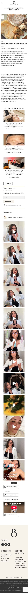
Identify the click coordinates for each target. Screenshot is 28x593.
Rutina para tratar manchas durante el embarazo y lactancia (21, 565)
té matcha (21, 98)
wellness (14, 101)
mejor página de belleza (9, 90)
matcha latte (6, 88)
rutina (7, 98)
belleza (7, 76)
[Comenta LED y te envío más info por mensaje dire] (14, 296)
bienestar (11, 76)
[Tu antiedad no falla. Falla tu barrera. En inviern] (14, 470)
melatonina (6, 91)
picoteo (10, 96)
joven (2, 88)
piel (13, 96)
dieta (2, 83)
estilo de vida (20, 85)
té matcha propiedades (14, 99)
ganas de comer (9, 87)
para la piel (5, 93)
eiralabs (5, 83)
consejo (3, 80)
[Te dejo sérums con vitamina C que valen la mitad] (14, 231)
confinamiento (15, 79)
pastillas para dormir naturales (18, 95)
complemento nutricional (6, 79)
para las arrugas (11, 93)
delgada (7, 82)
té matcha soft (23, 99)
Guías (2, 41)
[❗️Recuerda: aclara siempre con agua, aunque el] (14, 340)
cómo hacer (12, 77)
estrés (25, 85)
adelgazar (23, 74)
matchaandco (13, 88)
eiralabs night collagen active (14, 83)
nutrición (15, 91)
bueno (15, 76)
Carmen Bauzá (20, 48)
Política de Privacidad (17, 588)
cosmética (12, 80)
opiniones (20, 91)
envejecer (3, 85)
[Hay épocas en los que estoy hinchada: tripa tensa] (14, 405)
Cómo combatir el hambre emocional (14, 43)
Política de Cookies (5, 590)
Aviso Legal (7, 588)
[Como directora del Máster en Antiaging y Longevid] (14, 275)
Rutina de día (18, 557)
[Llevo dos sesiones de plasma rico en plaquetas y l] (14, 361)
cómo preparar (18, 77)
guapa (14, 87)
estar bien (15, 85)
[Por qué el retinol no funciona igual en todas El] (14, 253)
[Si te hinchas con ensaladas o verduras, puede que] (14, 318)
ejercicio (22, 83)
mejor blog (18, 88)
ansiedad (3, 76)
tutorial (10, 101)
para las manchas (19, 93)
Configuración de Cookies (19, 590)
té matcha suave (4, 101)
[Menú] (2, 3)
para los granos (8, 95)
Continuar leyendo (8, 69)
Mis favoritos (4, 560)
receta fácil (16, 96)
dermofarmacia (20, 82)
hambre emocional (20, 87)
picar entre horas (4, 96)
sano (17, 98)
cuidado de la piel (19, 80)
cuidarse (3, 82)
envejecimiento (9, 85)
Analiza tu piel (5, 559)
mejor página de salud (19, 90)
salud (10, 98)
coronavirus (7, 80)
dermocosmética (13, 82)
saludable (14, 98)
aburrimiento (18, 74)
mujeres (11, 91)
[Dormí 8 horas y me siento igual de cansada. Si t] (14, 383)
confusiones (21, 79)
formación (3, 87)
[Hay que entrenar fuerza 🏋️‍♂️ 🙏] (14, 448)
